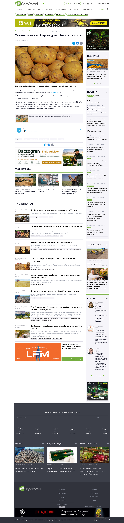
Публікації (62, 493)
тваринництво (42, 249)
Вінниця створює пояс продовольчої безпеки (51, 242)
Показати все (96, 376)
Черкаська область (43, 217)
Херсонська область (54, 235)
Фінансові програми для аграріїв (78, 14)
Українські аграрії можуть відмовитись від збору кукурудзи (53, 259)
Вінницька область (59, 249)
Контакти (94, 497)
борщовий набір (34, 235)
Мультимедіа (87, 9)
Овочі (61, 235)
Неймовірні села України (37, 318)
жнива (37, 284)
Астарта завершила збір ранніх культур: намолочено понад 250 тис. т (56, 276)
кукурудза (40, 269)
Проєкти (49, 9)
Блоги (40, 9)
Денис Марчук (47, 269)
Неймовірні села (61, 9)
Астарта (33, 284)
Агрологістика (60, 14)
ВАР (36, 269)
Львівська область (46, 338)
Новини (24, 31)
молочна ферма (34, 217)
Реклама (94, 493)
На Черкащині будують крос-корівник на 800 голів (54, 210)
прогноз (32, 269)
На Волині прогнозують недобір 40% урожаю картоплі (56, 291)
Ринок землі (39, 14)
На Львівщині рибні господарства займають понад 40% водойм (56, 327)
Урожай (61, 139)
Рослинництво (33, 31)
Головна (17, 31)
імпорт (39, 338)
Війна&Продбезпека (76, 249)
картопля (18, 139)
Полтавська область (75, 318)
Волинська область (45, 297)
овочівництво (44, 139)
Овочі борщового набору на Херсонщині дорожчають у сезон (56, 227)
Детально (74, 359)
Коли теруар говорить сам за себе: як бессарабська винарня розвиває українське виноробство (97, 285)
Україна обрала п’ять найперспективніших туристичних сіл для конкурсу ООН (57, 308)
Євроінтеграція (21, 14)
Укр (43, 3)
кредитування (34, 249)
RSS (94, 500)
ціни (40, 235)
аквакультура (34, 338)
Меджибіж (44, 320)
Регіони (30, 14)
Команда (94, 489)
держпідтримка (50, 249)
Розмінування (49, 14)
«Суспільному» (55, 92)
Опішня (49, 320)
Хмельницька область (31, 139)
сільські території (48, 318)
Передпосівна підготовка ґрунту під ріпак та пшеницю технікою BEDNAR (97, 264)
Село (54, 318)
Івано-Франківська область (63, 318)
